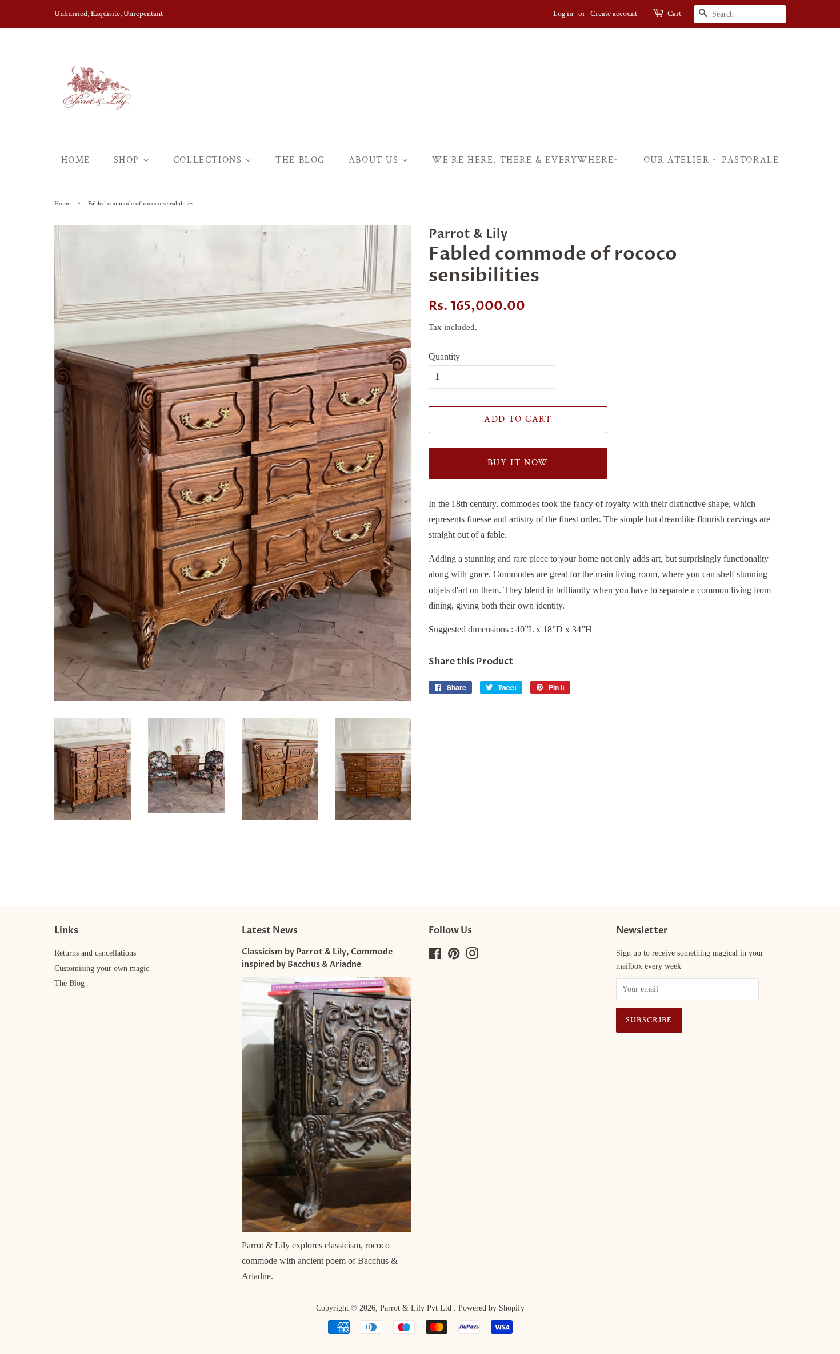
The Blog (300, 160)
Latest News (270, 930)
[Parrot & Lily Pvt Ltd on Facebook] (435, 956)
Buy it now (518, 463)
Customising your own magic (101, 968)
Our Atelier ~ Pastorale (711, 160)
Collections (209, 160)
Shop (128, 160)
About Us (375, 160)
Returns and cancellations (95, 953)
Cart (674, 14)
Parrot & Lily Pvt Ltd (417, 1308)
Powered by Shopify (491, 1308)
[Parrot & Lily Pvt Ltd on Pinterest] (453, 956)
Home (75, 160)
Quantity (444, 356)
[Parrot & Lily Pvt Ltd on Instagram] (472, 956)
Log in (563, 14)
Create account (613, 14)
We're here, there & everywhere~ (526, 160)
